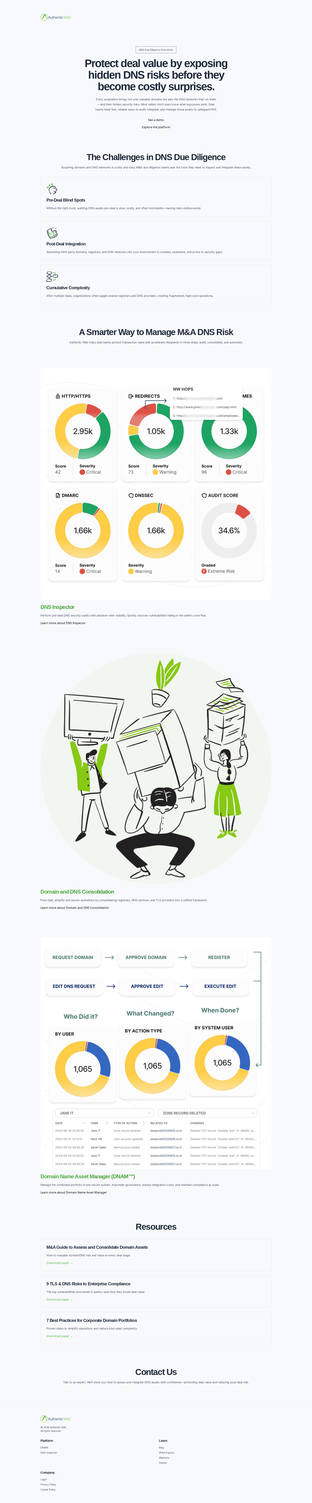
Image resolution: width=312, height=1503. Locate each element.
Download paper (59, 1263)
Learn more (63, 623)
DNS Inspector (48, 1452)
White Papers (166, 1452)
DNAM (44, 1447)
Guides (163, 1462)
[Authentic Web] (55, 17)
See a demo (156, 120)
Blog (161, 1447)
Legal (43, 1479)
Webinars (164, 1457)
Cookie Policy (47, 1489)
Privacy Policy (48, 1484)
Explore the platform (156, 127)
